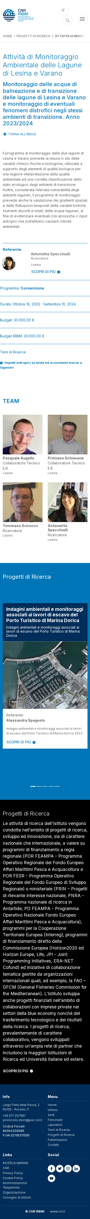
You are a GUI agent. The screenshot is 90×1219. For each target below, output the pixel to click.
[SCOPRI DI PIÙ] (45, 675)
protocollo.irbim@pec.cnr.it (22, 1120)
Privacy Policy (13, 1173)
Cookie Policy (13, 1178)
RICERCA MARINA (15, 1163)
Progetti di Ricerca (33, 36)
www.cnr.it (57, 1211)
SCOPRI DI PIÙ (43, 272)
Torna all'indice (22, 134)
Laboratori (55, 1125)
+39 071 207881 (14, 1115)
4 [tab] (51, 786)
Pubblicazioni (57, 1140)
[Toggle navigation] (83, 19)
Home (7, 36)
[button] (51, 1168)
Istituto (53, 1110)
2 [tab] (39, 786)
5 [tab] (57, 786)
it (63, 10)
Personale (55, 1120)
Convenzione (32, 288)
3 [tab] (45, 786)
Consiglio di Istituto (17, 1197)
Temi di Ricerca (59, 1130)
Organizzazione (14, 1192)
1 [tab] (33, 786)
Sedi (51, 1115)
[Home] (25, 15)
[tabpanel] (45, 676)
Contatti (53, 1145)
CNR (6, 1168)
